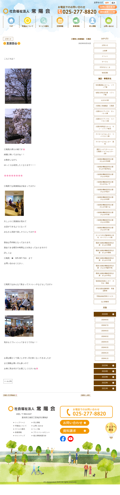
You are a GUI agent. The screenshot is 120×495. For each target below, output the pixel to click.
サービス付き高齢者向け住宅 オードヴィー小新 (105, 236)
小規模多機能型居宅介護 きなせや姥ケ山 (106, 206)
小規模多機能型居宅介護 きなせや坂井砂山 (106, 168)
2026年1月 (105, 358)
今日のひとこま (105, 67)
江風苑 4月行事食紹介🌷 (10, 395)
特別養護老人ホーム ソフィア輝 (105, 86)
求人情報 (92, 26)
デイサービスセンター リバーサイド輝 (105, 135)
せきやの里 (105, 100)
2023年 (105, 377)
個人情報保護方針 (39, 436)
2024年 (105, 371)
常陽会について (27, 26)
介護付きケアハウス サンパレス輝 (105, 112)
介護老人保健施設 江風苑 (81, 39)
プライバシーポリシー (41, 432)
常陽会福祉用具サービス (105, 296)
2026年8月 (105, 320)
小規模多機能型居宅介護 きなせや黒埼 (106, 221)
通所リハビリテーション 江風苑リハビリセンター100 (106, 151)
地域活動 (105, 73)
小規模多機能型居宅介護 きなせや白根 (106, 213)
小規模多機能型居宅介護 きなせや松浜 (106, 175)
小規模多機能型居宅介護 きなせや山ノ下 (106, 183)
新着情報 (76, 26)
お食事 (105, 51)
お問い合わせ (109, 26)
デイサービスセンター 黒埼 (105, 143)
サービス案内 (44, 26)
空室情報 (60, 26)
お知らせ (8, 39)
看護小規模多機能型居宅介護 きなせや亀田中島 (105, 267)
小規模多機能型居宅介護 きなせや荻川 (106, 191)
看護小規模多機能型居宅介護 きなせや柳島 (105, 251)
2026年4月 (105, 342)
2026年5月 (105, 336)
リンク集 (36, 429)
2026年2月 (105, 353)
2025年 (105, 365)
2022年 (105, 383)
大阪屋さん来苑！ (86, 395)
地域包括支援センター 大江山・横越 (105, 282)
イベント (105, 56)
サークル (105, 62)
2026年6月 (105, 331)
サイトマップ (20, 436)
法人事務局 (105, 302)
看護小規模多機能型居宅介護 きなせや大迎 (105, 259)
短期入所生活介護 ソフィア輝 (105, 94)
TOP (11, 26)
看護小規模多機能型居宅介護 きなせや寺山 (105, 274)
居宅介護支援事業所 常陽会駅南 (105, 290)
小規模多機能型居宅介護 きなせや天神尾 (106, 160)
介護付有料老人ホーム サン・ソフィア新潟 (105, 127)
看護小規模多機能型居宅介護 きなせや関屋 (105, 244)
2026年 (105, 314)
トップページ (20, 422)
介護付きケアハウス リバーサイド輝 (105, 120)
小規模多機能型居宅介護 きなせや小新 (106, 229)
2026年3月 (105, 347)
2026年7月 (105, 325)
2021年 (105, 388)
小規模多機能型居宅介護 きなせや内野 (106, 198)
